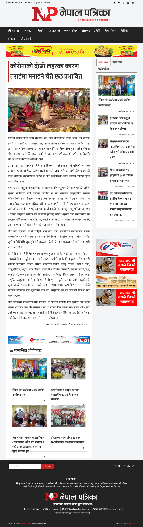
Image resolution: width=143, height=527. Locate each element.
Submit (48, 466)
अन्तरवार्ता (54, 31)
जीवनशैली (26, 39)
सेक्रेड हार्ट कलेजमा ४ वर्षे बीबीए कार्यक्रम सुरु (28, 392)
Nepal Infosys (132, 523)
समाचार (27, 31)
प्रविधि (97, 31)
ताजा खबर (103, 62)
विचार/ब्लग (110, 31)
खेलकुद (86, 31)
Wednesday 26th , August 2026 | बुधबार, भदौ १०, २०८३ (28, 2)
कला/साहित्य (71, 31)
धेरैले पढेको (103, 69)
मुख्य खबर (117, 62)
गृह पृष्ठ (15, 31)
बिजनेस (41, 31)
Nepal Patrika (25, 523)
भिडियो (124, 31)
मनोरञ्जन (12, 39)
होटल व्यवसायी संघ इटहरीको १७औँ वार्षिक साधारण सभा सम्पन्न (67, 440)
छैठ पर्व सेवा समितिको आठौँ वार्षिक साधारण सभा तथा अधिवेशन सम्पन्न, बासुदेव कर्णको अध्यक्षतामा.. (121, 204)
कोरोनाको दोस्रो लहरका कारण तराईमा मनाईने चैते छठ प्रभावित (46, 71)
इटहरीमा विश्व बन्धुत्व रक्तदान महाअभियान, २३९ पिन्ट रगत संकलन (65, 395)
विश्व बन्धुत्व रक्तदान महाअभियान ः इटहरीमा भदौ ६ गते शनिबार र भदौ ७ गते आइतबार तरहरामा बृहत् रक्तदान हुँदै (28, 444)
